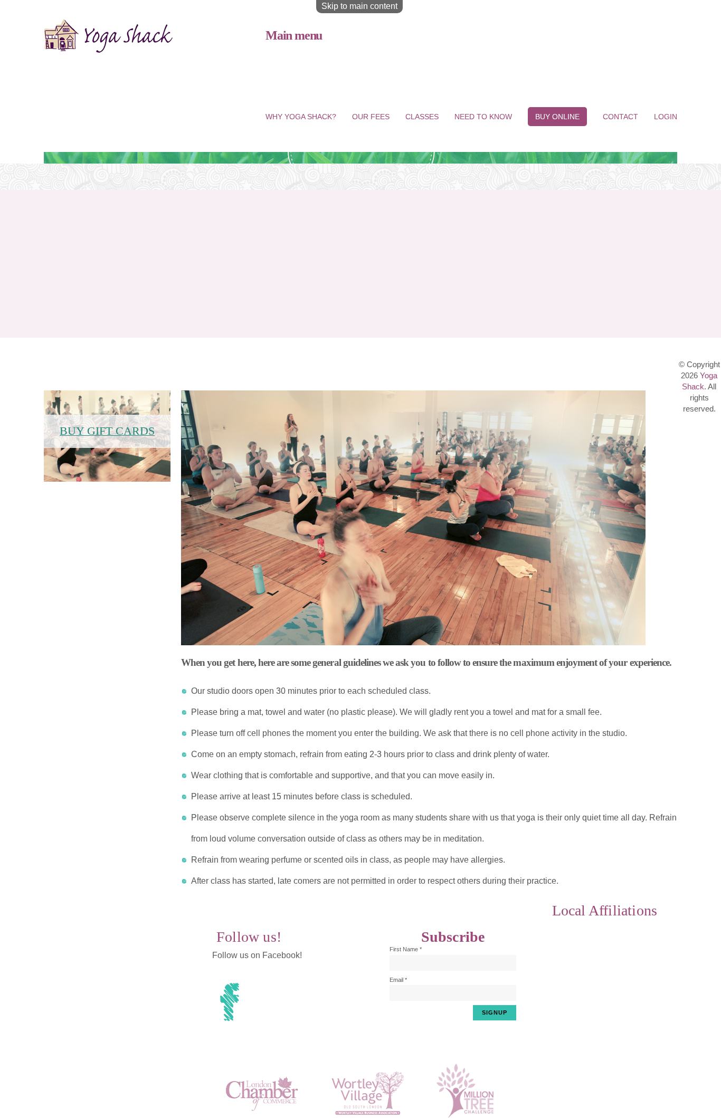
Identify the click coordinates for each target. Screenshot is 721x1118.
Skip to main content (359, 6)
